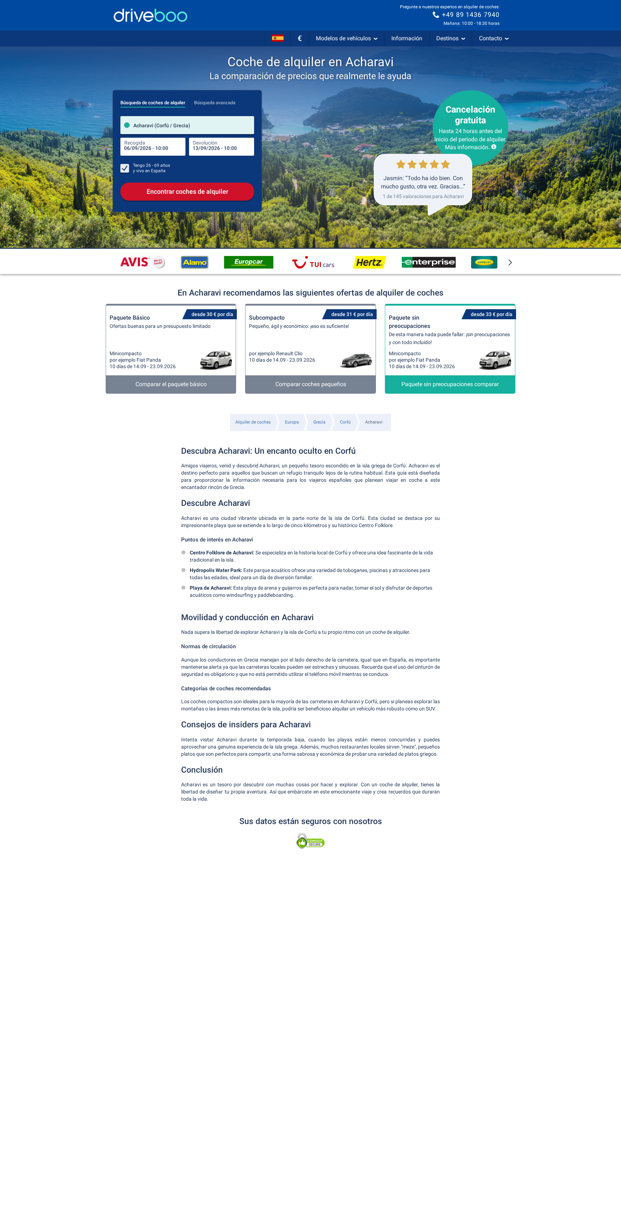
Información (406, 38)
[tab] (153, 100)
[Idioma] (277, 38)
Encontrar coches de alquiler (187, 191)
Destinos (447, 38)
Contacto (490, 38)
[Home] (150, 15)
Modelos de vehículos (343, 38)
